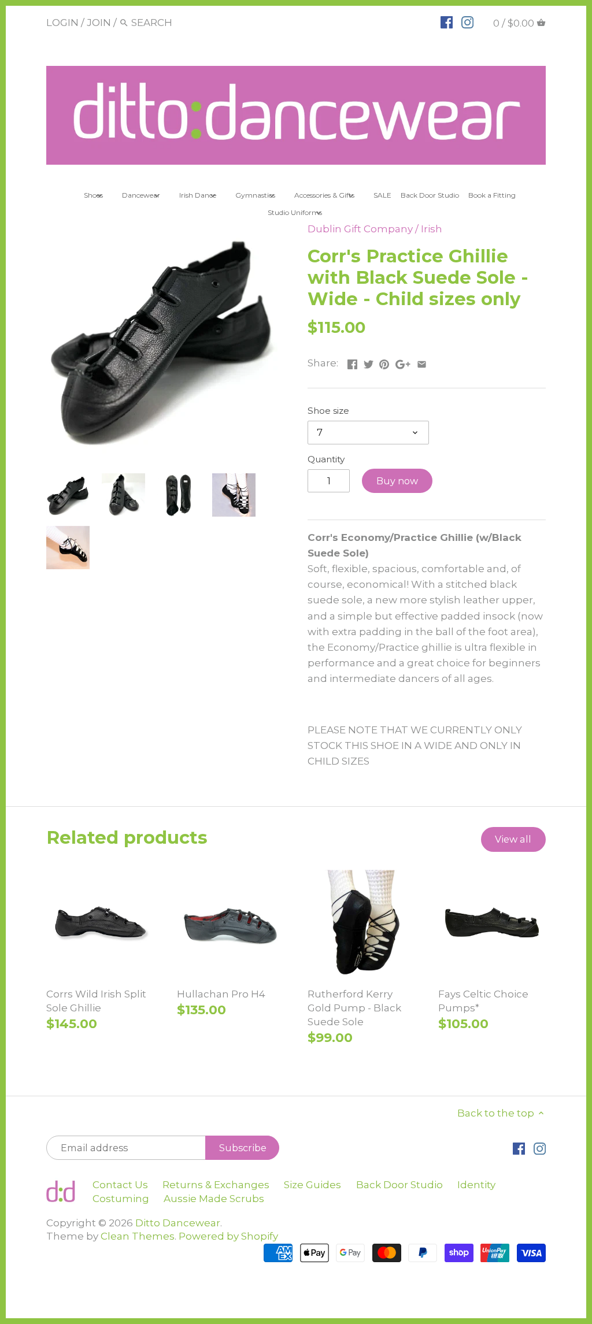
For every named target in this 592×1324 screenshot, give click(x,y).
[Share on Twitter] (368, 362)
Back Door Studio (399, 1185)
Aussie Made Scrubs (214, 1198)
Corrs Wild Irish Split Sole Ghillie (96, 1001)
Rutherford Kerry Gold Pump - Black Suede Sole (354, 1008)
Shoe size (328, 411)
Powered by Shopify (228, 1236)
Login (62, 22)
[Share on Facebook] (352, 362)
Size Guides (312, 1185)
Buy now (397, 481)
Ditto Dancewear (177, 1223)
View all (513, 839)
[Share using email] (422, 362)
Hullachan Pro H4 (221, 994)
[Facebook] (447, 22)
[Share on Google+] (402, 362)
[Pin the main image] (384, 362)
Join (99, 22)
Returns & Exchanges (215, 1185)
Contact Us (120, 1185)
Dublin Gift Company (360, 229)
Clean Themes (138, 1236)
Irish (431, 229)
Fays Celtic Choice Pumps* (483, 1001)
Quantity (326, 459)
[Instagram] (467, 22)
